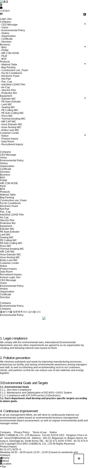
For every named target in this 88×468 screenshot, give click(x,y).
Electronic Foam (9, 206)
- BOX (3, 58)
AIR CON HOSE (9, 183)
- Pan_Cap (6, 81)
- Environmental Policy (12, 30)
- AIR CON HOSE (9, 53)
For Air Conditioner (10, 203)
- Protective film (8, 93)
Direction (5, 171)
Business (5, 174)
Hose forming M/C (10, 257)
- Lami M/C (6, 104)
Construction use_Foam (13, 200)
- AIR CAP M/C (8, 121)
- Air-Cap (5, 87)
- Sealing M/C (7, 107)
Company (5, 152)
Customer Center (9, 263)
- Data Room (7, 141)
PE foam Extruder (9, 231)
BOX (2, 189)
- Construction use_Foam (14, 70)
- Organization (8, 36)
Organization (7, 166)
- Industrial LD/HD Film (12, 84)
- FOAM (4, 50)
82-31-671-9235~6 (10, 449)
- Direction (5, 41)
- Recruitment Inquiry (11, 144)
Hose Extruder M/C (10, 254)
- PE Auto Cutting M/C (12, 113)
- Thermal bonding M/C (13, 118)
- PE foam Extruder (10, 101)
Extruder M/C (7, 228)
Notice (3, 266)
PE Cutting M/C (8, 240)
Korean (4, 277)
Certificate (5, 169)
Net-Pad (4, 209)
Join (9, 19)
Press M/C (5, 246)
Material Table (8, 194)
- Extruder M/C (8, 98)
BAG (2, 177)
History (4, 163)
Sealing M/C (7, 237)
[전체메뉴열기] (1, 4)
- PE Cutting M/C (9, 110)
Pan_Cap (5, 211)
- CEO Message (9, 24)
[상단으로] (79, 459)
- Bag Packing (8, 67)
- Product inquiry (9, 138)
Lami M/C (5, 234)
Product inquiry (8, 268)
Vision (3, 157)
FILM (3, 186)
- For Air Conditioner (11, 73)
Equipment (6, 226)
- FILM (3, 56)
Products (5, 191)
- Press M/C (6, 115)
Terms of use (40, 432)
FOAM (3, 180)
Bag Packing (7, 197)
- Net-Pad (5, 78)
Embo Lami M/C (9, 260)
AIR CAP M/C (7, 251)
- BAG (3, 47)
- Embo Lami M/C (9, 130)
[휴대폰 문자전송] (1, 7)
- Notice (4, 135)
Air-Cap (4, 217)
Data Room (6, 271)
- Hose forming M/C (10, 127)
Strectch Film (7, 220)
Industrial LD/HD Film (12, 214)
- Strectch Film (8, 90)
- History (4, 33)
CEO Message (8, 154)
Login (3, 19)
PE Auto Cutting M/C (11, 243)
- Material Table (8, 64)
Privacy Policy (21, 432)
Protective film (8, 223)
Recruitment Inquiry (11, 274)
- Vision (4, 27)
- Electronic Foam (9, 76)
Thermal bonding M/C (12, 248)
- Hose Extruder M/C (11, 124)
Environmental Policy (12, 160)
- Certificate (6, 38)
